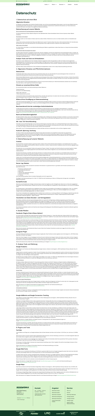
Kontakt (76, 4)
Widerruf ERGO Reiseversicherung (70, 403)
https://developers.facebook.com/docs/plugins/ (31, 218)
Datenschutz (24, 397)
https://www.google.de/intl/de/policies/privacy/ (66, 375)
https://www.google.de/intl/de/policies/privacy (28, 346)
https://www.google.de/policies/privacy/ (27, 320)
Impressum (19, 397)
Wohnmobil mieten (56, 390)
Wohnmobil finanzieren (56, 398)
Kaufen (46, 4)
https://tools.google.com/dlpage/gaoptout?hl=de (30, 277)
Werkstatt (61, 4)
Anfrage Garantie (70, 396)
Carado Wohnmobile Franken (56, 401)
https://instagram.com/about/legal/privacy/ (58, 241)
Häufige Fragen (70, 400)
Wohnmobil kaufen (56, 392)
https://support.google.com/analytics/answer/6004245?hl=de (31, 285)
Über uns (69, 390)
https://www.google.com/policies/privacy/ (27, 362)
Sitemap (28, 397)
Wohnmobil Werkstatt (71, 394)
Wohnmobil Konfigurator (57, 396)
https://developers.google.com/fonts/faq (49, 361)
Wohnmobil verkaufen (56, 394)
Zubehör (70, 4)
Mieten (53, 4)
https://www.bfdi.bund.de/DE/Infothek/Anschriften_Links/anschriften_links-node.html (37, 112)
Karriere (68, 392)
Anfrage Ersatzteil (70, 398)
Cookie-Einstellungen (21, 399)
